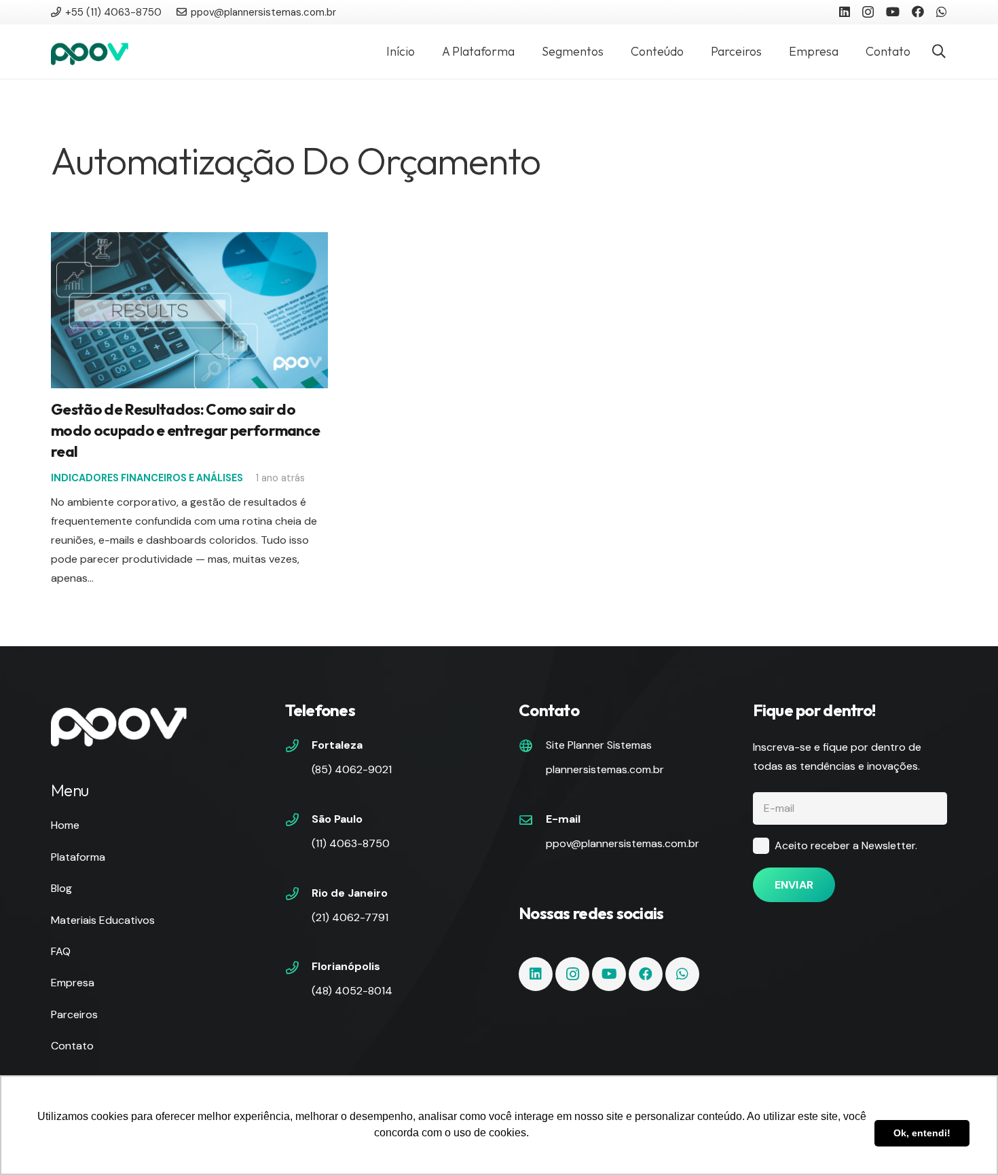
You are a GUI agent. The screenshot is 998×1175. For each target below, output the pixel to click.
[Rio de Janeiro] (298, 895)
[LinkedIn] (844, 11)
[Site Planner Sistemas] (532, 747)
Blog (61, 888)
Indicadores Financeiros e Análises (147, 478)
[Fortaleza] (298, 747)
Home (65, 825)
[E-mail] (532, 821)
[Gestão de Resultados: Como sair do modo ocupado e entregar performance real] (189, 241)
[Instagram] (868, 12)
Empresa (72, 982)
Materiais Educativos (103, 920)
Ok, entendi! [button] (921, 1132)
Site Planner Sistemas (599, 745)
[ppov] (89, 51)
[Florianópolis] (298, 969)
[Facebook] (918, 11)
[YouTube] (893, 11)
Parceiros (74, 1014)
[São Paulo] (298, 821)
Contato (72, 1046)
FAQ (61, 951)
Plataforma (78, 857)
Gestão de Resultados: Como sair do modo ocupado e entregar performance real (185, 431)
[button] (939, 52)
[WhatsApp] (941, 11)
